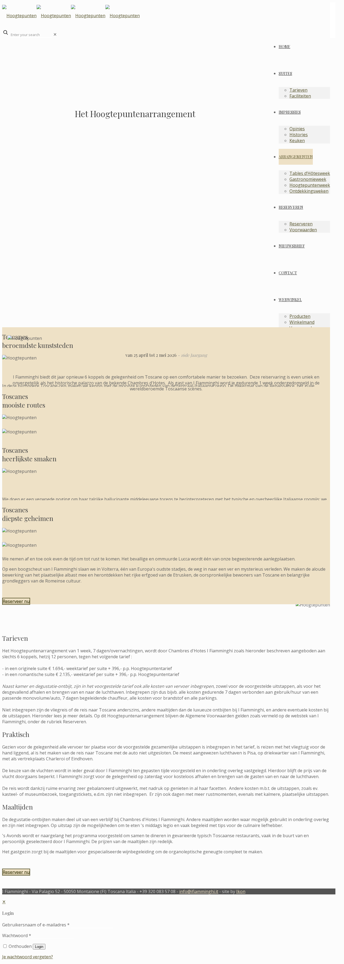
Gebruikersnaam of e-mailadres (36, 925)
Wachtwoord (16, 935)
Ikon (240, 891)
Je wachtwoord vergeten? (27, 957)
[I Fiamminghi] (166, 15)
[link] (55, 34)
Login (39, 947)
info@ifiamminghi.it (198, 891)
